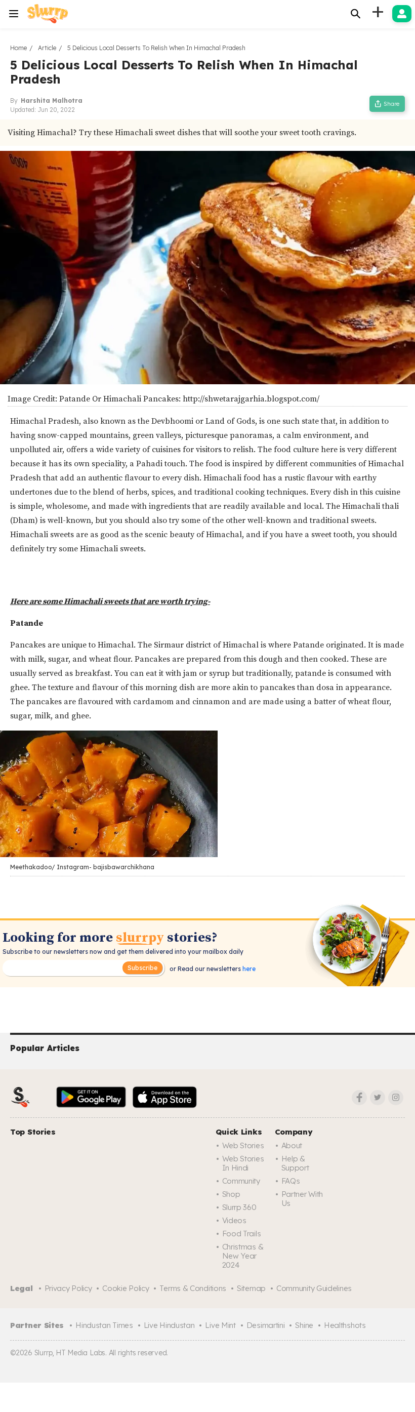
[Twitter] (377, 1097)
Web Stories (243, 1145)
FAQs (290, 1181)
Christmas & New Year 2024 (243, 1256)
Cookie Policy (125, 1288)
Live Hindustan (169, 1325)
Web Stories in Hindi (243, 1163)
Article (47, 48)
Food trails (241, 1233)
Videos (234, 1220)
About (292, 1145)
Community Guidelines (314, 1288)
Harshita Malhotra (51, 100)
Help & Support (295, 1163)
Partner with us (302, 1198)
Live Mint (220, 1325)
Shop (231, 1194)
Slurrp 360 (239, 1207)
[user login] (401, 13)
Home (18, 48)
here (248, 969)
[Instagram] (395, 1097)
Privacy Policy (68, 1288)
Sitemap (251, 1288)
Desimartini (265, 1325)
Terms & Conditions (192, 1288)
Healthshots (345, 1325)
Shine (304, 1325)
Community (241, 1181)
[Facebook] (359, 1097)
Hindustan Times (104, 1325)
